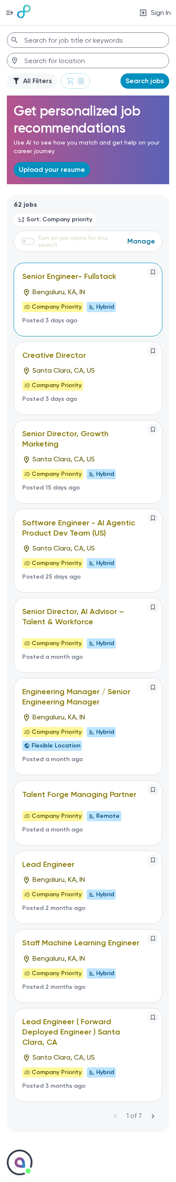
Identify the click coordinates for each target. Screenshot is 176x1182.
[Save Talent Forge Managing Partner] (153, 790)
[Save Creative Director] (153, 351)
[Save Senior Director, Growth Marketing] (153, 429)
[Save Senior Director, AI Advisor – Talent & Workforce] (153, 607)
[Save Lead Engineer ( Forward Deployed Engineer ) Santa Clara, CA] (153, 1017)
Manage (141, 241)
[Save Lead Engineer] (153, 860)
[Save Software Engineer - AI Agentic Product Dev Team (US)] (153, 518)
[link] (24, 12)
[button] (55, 220)
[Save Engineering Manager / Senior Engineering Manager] (153, 687)
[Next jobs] (153, 1116)
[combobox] (88, 40)
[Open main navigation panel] (9, 12)
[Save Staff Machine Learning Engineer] (153, 938)
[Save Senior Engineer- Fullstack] (153, 272)
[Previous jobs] (115, 1116)
